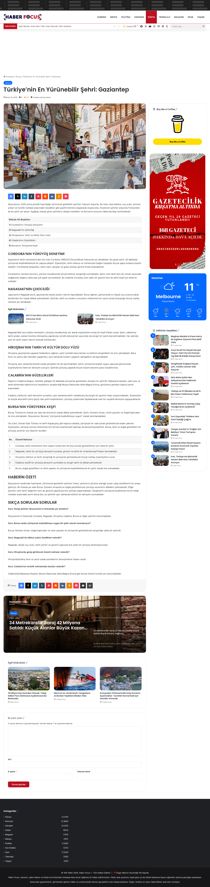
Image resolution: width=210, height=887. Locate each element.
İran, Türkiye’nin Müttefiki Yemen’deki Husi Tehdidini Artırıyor (184, 459)
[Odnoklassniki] (59, 196)
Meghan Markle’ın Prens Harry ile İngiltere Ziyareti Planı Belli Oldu (186, 339)
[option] (75, 624)
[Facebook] (11, 196)
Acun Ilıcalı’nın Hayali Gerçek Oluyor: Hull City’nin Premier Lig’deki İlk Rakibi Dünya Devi (186, 353)
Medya (113, 17)
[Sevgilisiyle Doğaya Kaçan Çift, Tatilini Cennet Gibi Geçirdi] (161, 367)
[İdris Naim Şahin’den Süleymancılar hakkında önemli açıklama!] (161, 381)
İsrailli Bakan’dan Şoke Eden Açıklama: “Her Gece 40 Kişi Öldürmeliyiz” (39, 625)
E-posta (12, 771)
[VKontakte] (52, 196)
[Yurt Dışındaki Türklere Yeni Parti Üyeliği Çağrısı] (161, 420)
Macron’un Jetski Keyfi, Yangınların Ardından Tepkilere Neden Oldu (72, 694)
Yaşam (200, 17)
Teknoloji (164, 17)
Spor (190, 17)
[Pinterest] (38, 196)
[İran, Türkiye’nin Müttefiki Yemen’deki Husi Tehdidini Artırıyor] (85, 319)
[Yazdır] (90, 585)
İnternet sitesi (83, 771)
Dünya (151, 17)
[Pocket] (66, 196)
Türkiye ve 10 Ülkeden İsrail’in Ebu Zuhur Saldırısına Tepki (186, 393)
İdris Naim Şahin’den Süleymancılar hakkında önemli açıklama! (183, 380)
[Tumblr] (31, 196)
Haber (8, 830)
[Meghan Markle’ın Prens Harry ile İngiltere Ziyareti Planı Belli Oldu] (161, 340)
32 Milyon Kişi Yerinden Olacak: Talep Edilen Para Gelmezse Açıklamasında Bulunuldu (27, 696)
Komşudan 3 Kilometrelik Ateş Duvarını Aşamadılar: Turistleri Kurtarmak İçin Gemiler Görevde (120, 696)
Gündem (101, 17)
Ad (10, 759)
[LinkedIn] (24, 196)
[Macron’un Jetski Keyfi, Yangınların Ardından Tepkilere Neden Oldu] (75, 678)
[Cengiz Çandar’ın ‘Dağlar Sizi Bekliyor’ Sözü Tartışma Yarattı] (161, 433)
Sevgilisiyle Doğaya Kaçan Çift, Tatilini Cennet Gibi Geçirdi (184, 366)
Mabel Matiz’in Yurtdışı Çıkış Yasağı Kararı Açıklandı (185, 405)
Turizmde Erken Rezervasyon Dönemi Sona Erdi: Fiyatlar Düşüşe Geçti (186, 445)
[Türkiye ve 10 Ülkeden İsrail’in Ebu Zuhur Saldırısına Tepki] (161, 395)
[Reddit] (45, 196)
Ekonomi (139, 17)
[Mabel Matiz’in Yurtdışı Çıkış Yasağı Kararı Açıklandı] (161, 407)
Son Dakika (10, 848)
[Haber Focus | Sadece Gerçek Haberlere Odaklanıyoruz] (25, 17)
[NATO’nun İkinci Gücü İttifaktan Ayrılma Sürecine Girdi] (16, 319)
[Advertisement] (105, 51)
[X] (18, 196)
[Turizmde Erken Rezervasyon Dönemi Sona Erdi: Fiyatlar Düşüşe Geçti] (161, 446)
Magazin (179, 17)
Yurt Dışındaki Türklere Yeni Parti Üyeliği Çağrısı (185, 418)
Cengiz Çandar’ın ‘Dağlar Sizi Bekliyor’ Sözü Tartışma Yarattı (186, 432)
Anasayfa (9, 76)
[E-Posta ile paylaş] (83, 585)
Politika (125, 17)
